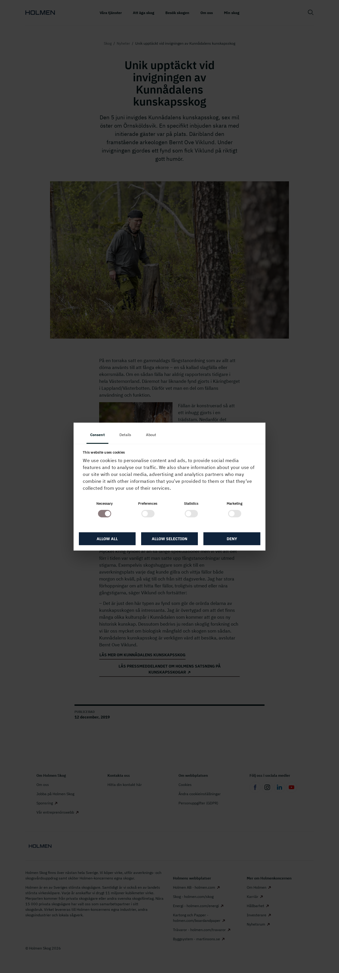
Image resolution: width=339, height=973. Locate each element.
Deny (232, 538)
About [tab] (151, 434)
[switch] (148, 513)
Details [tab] (125, 434)
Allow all (107, 538)
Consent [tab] (97, 434)
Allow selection (169, 538)
